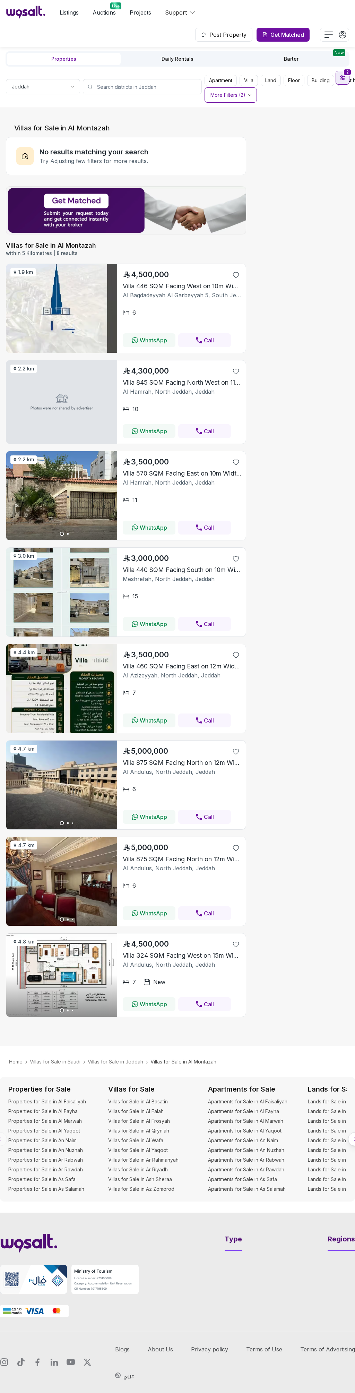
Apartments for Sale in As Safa (242, 1179)
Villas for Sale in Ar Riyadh (138, 1169)
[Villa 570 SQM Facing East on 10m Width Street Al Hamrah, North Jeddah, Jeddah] (61, 538)
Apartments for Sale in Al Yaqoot (245, 1131)
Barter (314, 57)
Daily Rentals (177, 59)
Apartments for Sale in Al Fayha (243, 1111)
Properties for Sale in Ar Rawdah (45, 1169)
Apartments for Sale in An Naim (243, 1140)
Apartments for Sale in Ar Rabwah (246, 1160)
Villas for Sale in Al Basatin (138, 1101)
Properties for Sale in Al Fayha (43, 1111)
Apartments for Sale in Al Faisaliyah (247, 1101)
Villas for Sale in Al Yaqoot (138, 1150)
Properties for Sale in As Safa (42, 1179)
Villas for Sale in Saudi (55, 1062)
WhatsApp (153, 340)
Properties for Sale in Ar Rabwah (45, 1160)
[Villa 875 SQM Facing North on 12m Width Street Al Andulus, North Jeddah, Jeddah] (61, 827)
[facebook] (37, 1362)
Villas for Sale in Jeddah (115, 1062)
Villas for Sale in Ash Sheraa (140, 1179)
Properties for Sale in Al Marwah (45, 1121)
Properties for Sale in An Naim (42, 1140)
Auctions (104, 12)
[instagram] (4, 1362)
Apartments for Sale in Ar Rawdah (246, 1169)
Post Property (227, 34)
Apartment (220, 80)
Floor (294, 80)
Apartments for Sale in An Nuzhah (246, 1150)
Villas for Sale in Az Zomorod (141, 1189)
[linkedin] (54, 1362)
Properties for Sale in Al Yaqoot (44, 1131)
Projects (140, 12)
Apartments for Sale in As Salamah (247, 1189)
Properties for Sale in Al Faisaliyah (47, 1101)
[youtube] (71, 1362)
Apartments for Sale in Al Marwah (245, 1121)
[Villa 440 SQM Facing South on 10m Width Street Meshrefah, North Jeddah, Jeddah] (61, 634)
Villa (248, 80)
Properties (63, 59)
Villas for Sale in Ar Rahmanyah (143, 1160)
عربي (128, 1376)
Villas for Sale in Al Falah (136, 1111)
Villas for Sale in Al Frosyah (139, 1121)
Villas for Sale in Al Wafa (135, 1140)
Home (16, 1062)
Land (270, 80)
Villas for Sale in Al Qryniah (138, 1131)
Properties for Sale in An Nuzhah (45, 1150)
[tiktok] (21, 1362)
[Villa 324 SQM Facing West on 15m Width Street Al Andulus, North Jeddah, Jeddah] (61, 1014)
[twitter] (87, 1362)
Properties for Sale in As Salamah (46, 1189)
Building (321, 80)
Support (176, 12)
